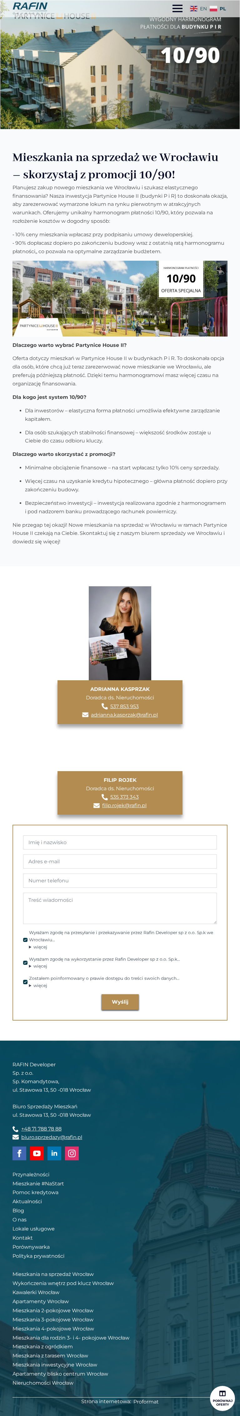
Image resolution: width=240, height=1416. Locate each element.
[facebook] (19, 1153)
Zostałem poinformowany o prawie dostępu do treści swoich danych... (104, 982)
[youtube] (37, 1153)
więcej (40, 946)
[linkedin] (54, 1153)
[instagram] (72, 1153)
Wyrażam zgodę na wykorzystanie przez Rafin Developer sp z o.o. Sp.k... (104, 963)
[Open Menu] (177, 8)
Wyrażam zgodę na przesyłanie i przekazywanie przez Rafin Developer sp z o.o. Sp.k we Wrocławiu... (121, 940)
